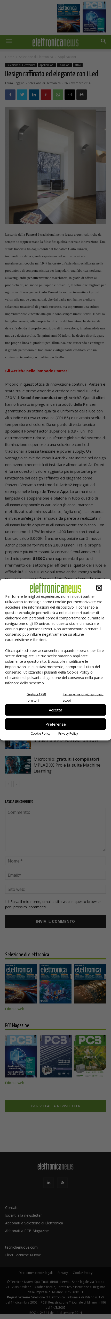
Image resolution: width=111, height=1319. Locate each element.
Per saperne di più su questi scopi (83, 697)
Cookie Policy (40, 733)
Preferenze (55, 724)
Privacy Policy (68, 733)
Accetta (55, 709)
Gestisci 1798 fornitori (36, 697)
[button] (99, 587)
